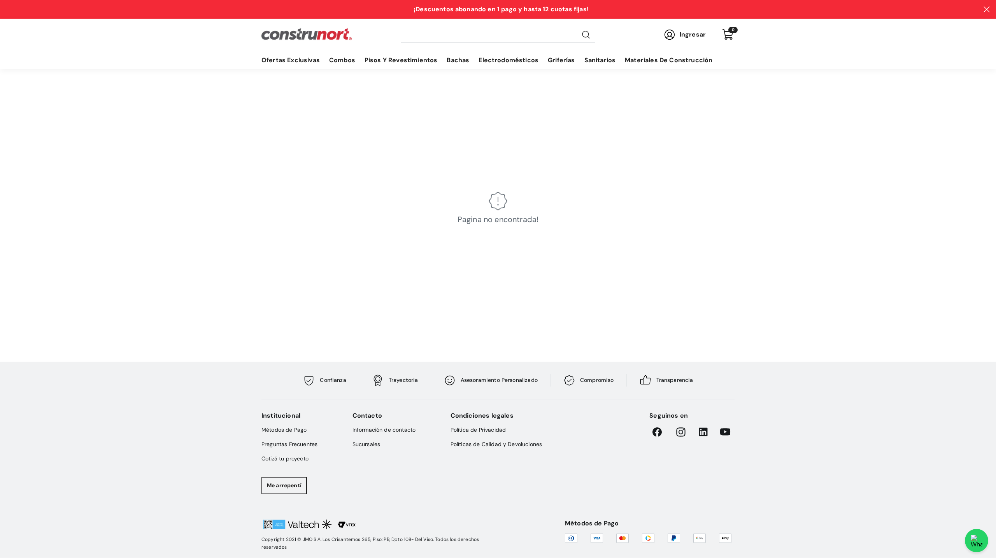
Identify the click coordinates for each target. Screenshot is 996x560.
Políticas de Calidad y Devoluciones (496, 444)
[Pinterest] (703, 432)
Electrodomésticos (508, 60)
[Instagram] (681, 432)
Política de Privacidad (478, 429)
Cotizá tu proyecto (285, 458)
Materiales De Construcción (668, 60)
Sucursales (366, 444)
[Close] (986, 9)
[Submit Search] (586, 34)
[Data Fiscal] (379, 528)
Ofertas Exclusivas (290, 60)
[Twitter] (725, 432)
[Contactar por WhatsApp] (976, 540)
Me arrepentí (284, 485)
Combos (342, 60)
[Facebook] (658, 432)
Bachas (458, 60)
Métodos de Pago (284, 429)
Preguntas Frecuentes (289, 444)
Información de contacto (384, 429)
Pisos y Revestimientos (401, 60)
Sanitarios (600, 60)
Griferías (561, 60)
